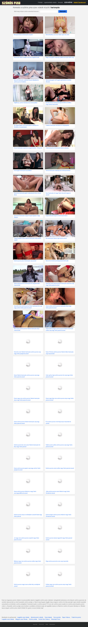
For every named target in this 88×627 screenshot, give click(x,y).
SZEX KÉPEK (68, 2)
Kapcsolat (35, 624)
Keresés (60, 2)
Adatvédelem (52, 624)
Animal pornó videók (37, 617)
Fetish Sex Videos (44, 619)
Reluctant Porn (55, 619)
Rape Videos (66, 617)
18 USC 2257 (41, 624)
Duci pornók (57, 617)
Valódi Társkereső (80, 2)
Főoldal (40, 2)
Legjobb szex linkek (23, 617)
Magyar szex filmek (21, 619)
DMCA (47, 624)
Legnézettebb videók (50, 2)
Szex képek (48, 617)
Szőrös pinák (33, 619)
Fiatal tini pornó (76, 617)
